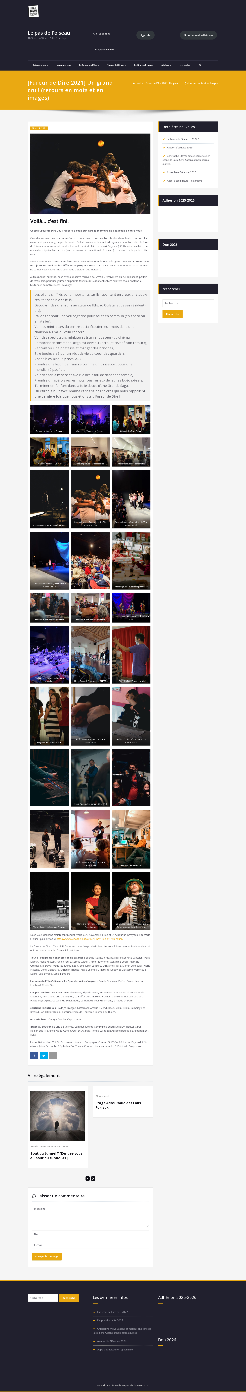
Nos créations (64, 65)
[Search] (199, 65)
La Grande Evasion (143, 65)
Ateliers (165, 65)
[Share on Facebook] (34, 1056)
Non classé (102, 1096)
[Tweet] (44, 1056)
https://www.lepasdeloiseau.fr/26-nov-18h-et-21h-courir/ (90, 938)
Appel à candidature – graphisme (184, 181)
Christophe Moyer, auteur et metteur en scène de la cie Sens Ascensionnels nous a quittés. (186, 160)
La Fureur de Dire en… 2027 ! (183, 139)
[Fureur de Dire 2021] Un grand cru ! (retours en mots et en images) (181, 83)
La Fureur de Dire (88, 65)
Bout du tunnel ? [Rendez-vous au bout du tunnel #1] (56, 1155)
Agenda (145, 35)
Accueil (137, 83)
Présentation (39, 65)
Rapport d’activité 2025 (180, 147)
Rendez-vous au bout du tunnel (49, 1146)
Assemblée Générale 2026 (181, 172)
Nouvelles (185, 65)
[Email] (53, 1056)
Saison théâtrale (115, 65)
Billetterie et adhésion (198, 35)
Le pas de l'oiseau (49, 32)
